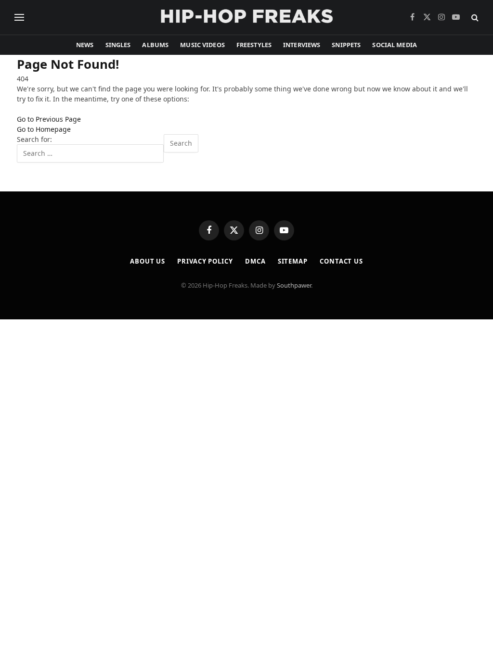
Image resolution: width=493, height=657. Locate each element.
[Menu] (19, 17)
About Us (147, 261)
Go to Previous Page (49, 119)
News (85, 44)
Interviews (301, 44)
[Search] (474, 17)
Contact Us (341, 261)
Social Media (394, 44)
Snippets (346, 44)
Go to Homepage (44, 129)
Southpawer (294, 285)
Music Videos (202, 44)
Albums (155, 44)
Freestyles (254, 44)
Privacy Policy (205, 261)
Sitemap (293, 261)
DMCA (255, 261)
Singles (118, 44)
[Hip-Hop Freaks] (246, 17)
